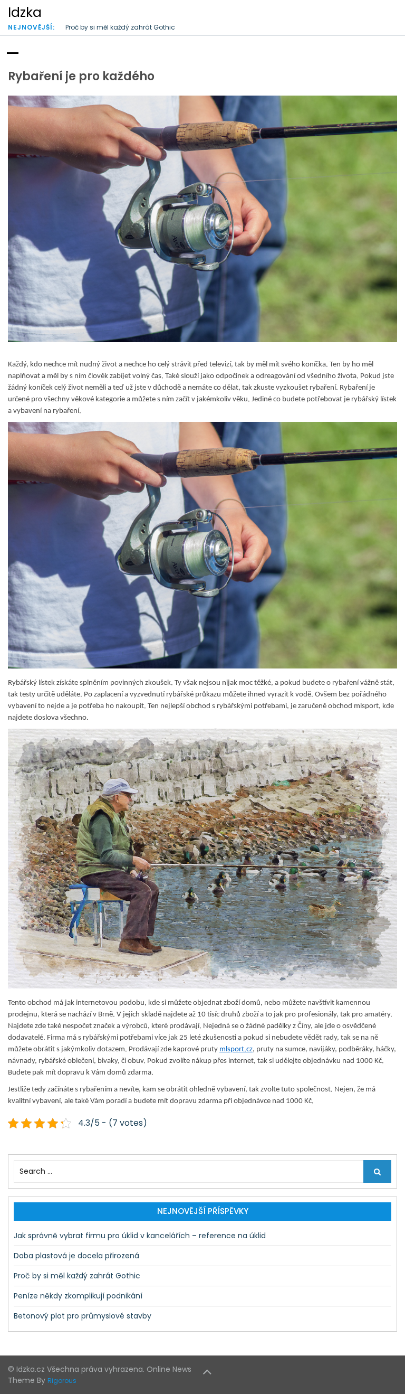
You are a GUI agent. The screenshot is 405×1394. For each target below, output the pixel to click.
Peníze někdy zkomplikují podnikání (122, 27)
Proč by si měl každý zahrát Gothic (77, 1275)
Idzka (25, 12)
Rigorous (61, 1380)
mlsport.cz (236, 1049)
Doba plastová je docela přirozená (76, 1255)
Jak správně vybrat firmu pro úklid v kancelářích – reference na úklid (140, 1235)
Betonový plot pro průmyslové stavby (82, 1316)
